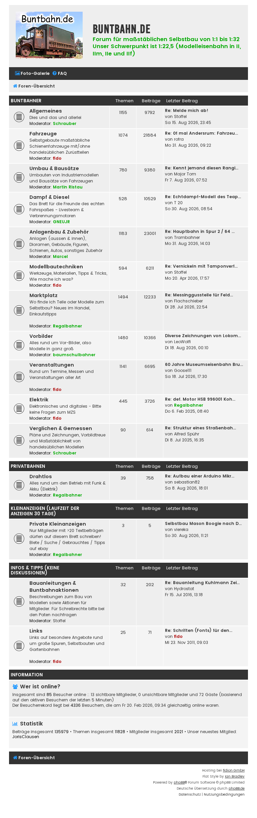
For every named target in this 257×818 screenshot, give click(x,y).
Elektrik (39, 399)
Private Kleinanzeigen (57, 524)
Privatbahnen (28, 466)
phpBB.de (237, 788)
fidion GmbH (234, 770)
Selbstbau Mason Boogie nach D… (203, 523)
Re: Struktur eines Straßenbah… (200, 428)
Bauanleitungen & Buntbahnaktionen (54, 586)
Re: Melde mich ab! (186, 110)
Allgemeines (45, 111)
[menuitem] (32, 73)
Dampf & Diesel (49, 197)
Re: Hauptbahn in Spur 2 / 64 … (200, 231)
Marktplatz (43, 295)
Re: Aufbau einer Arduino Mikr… (199, 476)
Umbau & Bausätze (54, 168)
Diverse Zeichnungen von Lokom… (203, 335)
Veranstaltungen (51, 365)
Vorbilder (41, 336)
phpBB (179, 782)
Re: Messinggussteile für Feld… (199, 295)
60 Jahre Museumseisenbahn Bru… (204, 364)
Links (35, 631)
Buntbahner (26, 101)
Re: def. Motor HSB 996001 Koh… (200, 399)
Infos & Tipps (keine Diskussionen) (35, 570)
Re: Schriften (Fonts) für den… (198, 630)
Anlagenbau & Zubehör (59, 232)
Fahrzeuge (43, 133)
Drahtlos (40, 476)
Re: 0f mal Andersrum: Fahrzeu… (201, 133)
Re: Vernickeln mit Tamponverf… (201, 266)
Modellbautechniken (56, 266)
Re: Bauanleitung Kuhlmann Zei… (202, 582)
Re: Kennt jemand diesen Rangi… (201, 168)
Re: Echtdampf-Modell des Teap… (203, 196)
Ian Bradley (235, 776)
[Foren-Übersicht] (49, 36)
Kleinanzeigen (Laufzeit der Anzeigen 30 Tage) (45, 511)
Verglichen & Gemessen (60, 428)
